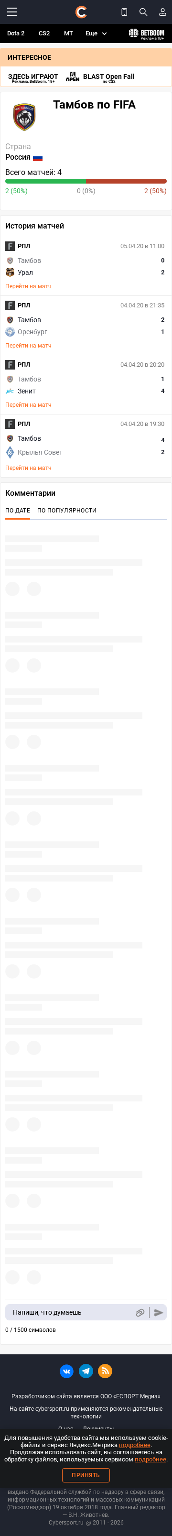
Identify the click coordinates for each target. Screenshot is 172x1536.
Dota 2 (15, 33)
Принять (86, 1475)
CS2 (44, 33)
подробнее (134, 1445)
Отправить (158, 1312)
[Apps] (124, 12)
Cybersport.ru (66, 1522)
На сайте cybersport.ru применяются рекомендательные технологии (86, 1412)
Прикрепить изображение (139, 1312)
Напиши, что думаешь (47, 1312)
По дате (17, 510)
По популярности (67, 510)
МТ (68, 33)
